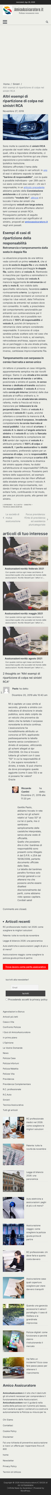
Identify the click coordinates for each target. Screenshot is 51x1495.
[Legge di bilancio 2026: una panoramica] (13, 1181)
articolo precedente (34, 187)
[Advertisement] (25, 53)
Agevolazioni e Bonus (14, 1011)
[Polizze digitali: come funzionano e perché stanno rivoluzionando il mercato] (13, 1341)
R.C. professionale (12, 1089)
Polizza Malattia (10, 1068)
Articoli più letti (10, 1017)
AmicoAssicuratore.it (28, 9)
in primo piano (10, 1037)
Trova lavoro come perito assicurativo (25, 966)
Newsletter (8, 1460)
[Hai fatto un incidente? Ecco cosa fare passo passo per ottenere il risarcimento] (13, 1368)
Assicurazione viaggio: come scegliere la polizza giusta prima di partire (36, 1232)
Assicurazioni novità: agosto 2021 (23, 658)
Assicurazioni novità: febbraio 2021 (24, 568)
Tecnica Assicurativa (12, 507)
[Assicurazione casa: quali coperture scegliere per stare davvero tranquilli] (13, 1288)
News (5, 1053)
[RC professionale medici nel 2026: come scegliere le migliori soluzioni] (13, 1128)
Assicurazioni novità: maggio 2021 (24, 613)
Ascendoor (27, 1488)
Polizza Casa (9, 1058)
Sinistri (27, 505)
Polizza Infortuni (11, 1063)
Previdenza (8, 1079)
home (5, 1455)
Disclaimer (8, 1437)
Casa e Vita (8, 1022)
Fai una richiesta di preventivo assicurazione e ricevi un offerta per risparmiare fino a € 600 (25, 1445)
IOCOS (42, 1483)
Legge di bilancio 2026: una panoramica (22, 941)
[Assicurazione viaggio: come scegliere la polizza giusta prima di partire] (13, 1235)
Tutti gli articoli (10, 1110)
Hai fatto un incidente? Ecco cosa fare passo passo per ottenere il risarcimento (36, 1366)
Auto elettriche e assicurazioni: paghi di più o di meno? (36, 1202)
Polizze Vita (8, 1074)
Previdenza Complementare (17, 1084)
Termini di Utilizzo (12, 1472)
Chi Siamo (8, 1419)
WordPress (25, 1491)
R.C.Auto (18, 505)
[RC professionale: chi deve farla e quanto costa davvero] (13, 1261)
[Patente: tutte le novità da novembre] (13, 1155)
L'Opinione (7, 505)
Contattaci (8, 1425)
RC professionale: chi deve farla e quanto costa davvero (37, 1255)
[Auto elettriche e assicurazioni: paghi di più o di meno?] (13, 1208)
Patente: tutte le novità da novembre (21, 935)
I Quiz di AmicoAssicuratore (16, 1032)
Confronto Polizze (12, 1027)
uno (45, 170)
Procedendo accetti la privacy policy (27, 999)
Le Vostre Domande (13, 1048)
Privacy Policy (10, 1466)
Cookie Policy (9, 1431)
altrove (34, 197)
